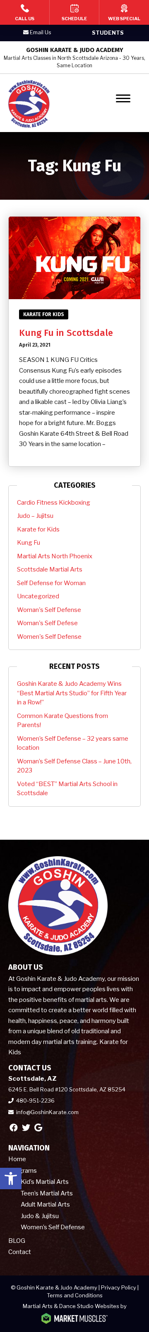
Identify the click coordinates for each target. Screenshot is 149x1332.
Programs (22, 1170)
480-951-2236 (35, 1100)
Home (17, 1159)
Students (108, 32)
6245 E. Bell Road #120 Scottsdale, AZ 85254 (66, 1089)
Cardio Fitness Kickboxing (53, 502)
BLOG (16, 1241)
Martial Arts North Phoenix (54, 556)
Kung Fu (28, 542)
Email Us (40, 32)
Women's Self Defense (49, 636)
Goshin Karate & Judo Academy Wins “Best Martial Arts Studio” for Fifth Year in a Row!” (72, 693)
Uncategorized (38, 596)
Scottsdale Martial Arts (49, 569)
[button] (11, 1178)
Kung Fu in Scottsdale (66, 332)
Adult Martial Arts (45, 1204)
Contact (19, 1252)
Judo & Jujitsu (40, 1216)
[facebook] (14, 1128)
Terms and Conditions (75, 1295)
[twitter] (26, 1128)
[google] (38, 1128)
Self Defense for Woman (51, 583)
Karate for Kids (43, 314)
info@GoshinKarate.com (47, 1112)
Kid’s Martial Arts (45, 1182)
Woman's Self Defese (47, 623)
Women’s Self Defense (53, 1227)
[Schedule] (74, 12)
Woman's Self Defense (49, 610)
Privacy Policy (118, 1287)
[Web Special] (124, 12)
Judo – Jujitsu (35, 516)
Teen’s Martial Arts (47, 1193)
